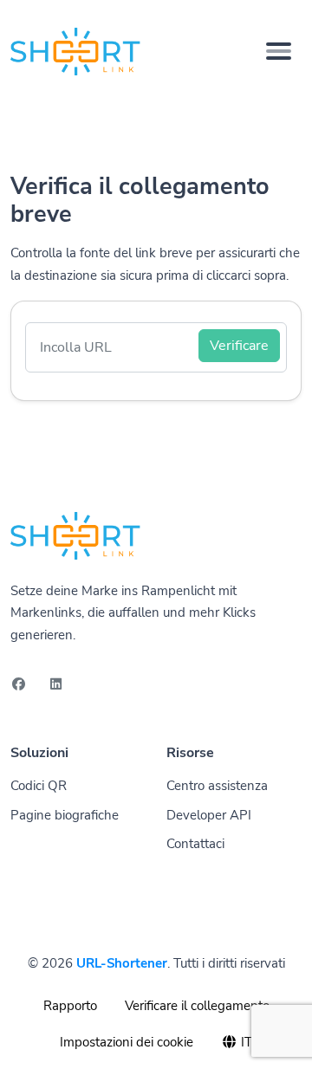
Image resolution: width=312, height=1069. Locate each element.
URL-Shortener (121, 963)
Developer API (208, 815)
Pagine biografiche (64, 815)
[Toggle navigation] (279, 51)
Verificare (239, 345)
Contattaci (195, 843)
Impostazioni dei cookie (126, 1042)
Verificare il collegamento (197, 1005)
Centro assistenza (217, 785)
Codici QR (38, 785)
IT (244, 1042)
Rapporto (70, 1005)
